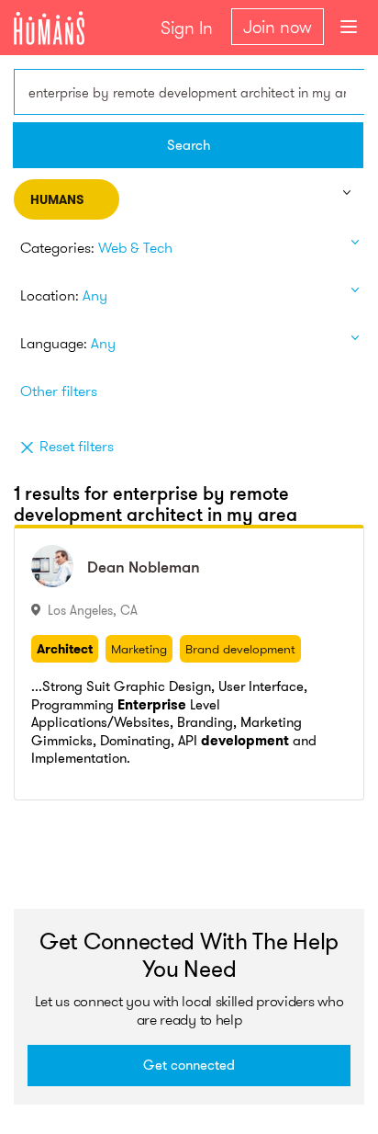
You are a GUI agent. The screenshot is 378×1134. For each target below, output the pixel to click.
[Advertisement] (196, 860)
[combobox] (189, 92)
